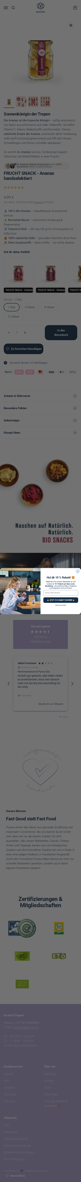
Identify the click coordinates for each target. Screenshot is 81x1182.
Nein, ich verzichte (60, 605)
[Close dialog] (77, 571)
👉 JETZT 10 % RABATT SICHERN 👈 (60, 600)
